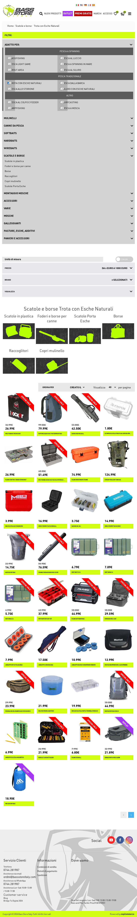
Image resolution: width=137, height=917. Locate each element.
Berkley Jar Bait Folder (46, 757)
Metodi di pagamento (47, 871)
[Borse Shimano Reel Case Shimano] (118, 593)
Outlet (67, 13)
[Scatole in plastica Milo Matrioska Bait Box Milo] (51, 685)
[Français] (89, 5)
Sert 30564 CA (9, 619)
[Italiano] (77, 5)
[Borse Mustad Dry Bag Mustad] (18, 547)
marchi (98, 13)
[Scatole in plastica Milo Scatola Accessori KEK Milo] (18, 500)
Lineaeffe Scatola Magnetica (14, 757)
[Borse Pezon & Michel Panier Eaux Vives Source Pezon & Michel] (18, 685)
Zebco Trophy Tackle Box (112, 526)
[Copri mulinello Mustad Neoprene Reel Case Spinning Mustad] (118, 639)
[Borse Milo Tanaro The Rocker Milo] (18, 408)
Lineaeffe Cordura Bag (45, 665)
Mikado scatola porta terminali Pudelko (85, 711)
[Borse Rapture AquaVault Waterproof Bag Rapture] (51, 408)
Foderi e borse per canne (18, 166)
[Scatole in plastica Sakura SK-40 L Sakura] (85, 500)
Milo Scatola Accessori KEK (14, 526)
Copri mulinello (13, 181)
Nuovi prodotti (52, 13)
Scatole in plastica (14, 161)
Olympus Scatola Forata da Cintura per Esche (118, 433)
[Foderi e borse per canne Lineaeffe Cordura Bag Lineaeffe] (51, 639)
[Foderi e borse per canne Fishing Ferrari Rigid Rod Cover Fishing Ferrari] (51, 547)
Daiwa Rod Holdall (78, 433)
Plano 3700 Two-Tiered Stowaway (15, 480)
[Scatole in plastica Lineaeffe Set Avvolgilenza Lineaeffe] (18, 639)
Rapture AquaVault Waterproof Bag (50, 433)
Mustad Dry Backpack (112, 711)
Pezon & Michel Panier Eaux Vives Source (18, 711)
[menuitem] (18, 898)
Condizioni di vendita (46, 866)
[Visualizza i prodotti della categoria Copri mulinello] (52, 365)
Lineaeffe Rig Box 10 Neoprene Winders (84, 665)
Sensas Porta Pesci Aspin (112, 757)
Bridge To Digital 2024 (13, 900)
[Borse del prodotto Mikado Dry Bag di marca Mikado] (18, 778)
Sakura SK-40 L (76, 526)
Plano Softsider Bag (78, 619)
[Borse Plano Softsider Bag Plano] (85, 593)
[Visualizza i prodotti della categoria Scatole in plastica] (19, 331)
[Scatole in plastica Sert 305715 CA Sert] (85, 547)
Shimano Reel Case (110, 619)
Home (10, 25)
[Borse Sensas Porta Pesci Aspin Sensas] (118, 732)
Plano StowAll (76, 757)
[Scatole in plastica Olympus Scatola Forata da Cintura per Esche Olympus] (118, 408)
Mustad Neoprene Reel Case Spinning (116, 665)
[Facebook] (120, 842)
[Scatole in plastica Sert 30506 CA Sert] (118, 547)
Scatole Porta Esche (15, 186)
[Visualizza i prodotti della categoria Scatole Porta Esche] (85, 336)
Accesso (107, 13)
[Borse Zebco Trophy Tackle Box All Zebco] (51, 500)
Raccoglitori (11, 176)
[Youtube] (111, 843)
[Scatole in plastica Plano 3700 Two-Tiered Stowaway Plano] (18, 454)
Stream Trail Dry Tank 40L (113, 480)
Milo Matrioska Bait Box (46, 711)
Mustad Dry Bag (10, 572)
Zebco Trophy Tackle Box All (47, 526)
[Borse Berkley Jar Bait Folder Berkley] (51, 732)
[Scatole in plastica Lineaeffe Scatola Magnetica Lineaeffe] (18, 732)
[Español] (93, 5)
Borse (8, 171)
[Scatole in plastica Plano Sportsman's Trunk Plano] (85, 454)
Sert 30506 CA (109, 572)
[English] (81, 5)
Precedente (123, 815)
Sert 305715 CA (76, 572)
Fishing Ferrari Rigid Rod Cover (48, 572)
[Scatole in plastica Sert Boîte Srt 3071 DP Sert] (51, 593)
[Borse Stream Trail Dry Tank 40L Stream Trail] (118, 454)
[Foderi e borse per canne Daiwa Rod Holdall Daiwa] (85, 408)
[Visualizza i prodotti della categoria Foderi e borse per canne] (52, 336)
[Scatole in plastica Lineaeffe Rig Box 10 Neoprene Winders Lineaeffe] (85, 639)
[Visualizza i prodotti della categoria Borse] (118, 331)
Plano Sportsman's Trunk (80, 480)
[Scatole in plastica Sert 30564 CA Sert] (18, 593)
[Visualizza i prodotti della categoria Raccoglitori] (19, 365)
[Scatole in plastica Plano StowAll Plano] (85, 732)
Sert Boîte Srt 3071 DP (45, 619)
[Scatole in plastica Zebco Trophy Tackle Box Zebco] (118, 500)
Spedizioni (42, 875)
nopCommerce (127, 914)
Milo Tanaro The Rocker (13, 433)
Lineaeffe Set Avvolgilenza (14, 665)
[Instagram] (129, 843)
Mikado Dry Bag (10, 803)
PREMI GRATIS (83, 13)
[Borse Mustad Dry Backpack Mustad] (118, 685)
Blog (6, 898)
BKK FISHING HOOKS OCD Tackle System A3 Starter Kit (51, 480)
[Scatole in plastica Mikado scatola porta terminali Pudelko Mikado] (85, 685)
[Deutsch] (85, 5)
